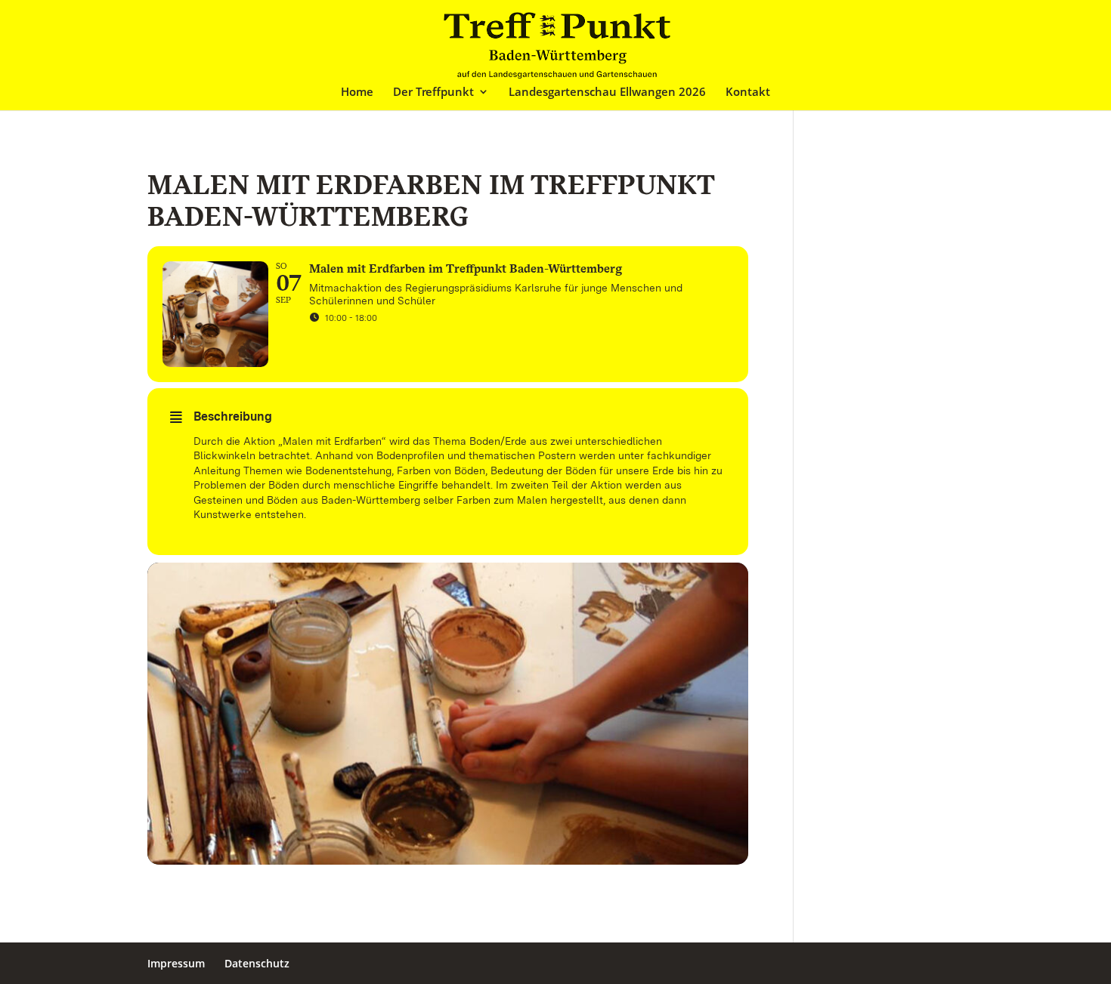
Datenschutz (256, 963)
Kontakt (748, 92)
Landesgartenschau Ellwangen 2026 (607, 92)
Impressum (176, 963)
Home (357, 92)
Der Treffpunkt (433, 92)
